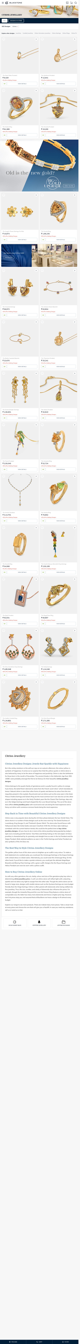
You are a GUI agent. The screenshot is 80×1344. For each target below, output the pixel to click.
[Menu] (3, 3)
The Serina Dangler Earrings (11, 409)
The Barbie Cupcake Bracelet (11, 358)
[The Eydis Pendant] (20, 595)
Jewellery (18, 33)
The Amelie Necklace (9, 512)
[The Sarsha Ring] (58, 492)
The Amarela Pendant (47, 127)
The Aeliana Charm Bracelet (49, 307)
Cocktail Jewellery (28, 33)
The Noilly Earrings (46, 667)
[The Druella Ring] (20, 543)
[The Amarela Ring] (58, 441)
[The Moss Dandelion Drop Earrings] (20, 646)
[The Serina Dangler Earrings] (20, 389)
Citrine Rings (66, 33)
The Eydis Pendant (8, 615)
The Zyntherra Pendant (47, 75)
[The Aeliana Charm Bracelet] (58, 286)
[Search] (75, 3)
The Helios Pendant (47, 409)
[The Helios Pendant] (58, 389)
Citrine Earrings (56, 33)
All (4, 20)
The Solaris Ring (7, 127)
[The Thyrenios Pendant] (58, 338)
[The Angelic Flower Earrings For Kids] (20, 211)
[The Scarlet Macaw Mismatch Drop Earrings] (58, 543)
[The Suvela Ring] (58, 211)
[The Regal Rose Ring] (58, 595)
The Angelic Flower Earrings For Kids (13, 231)
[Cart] (71, 3)
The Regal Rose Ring (47, 615)
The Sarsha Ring (46, 512)
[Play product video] (36, 39)
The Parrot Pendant (8, 461)
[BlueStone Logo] (13, 2)
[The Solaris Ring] (20, 106)
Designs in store (16, 20)
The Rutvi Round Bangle (48, 718)
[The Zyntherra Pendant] (58, 55)
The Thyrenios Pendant (48, 358)
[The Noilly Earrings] (58, 646)
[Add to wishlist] (3, 39)
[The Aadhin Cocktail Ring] (20, 698)
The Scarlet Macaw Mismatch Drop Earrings (53, 564)
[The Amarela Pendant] (58, 106)
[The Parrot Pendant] (20, 441)
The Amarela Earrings (9, 307)
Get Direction (9, 257)
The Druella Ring (7, 564)
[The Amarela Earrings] (20, 286)
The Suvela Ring (46, 231)
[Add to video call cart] (4, 84)
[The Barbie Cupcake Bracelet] (20, 338)
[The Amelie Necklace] (20, 492)
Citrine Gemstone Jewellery (42, 33)
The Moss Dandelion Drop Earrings (12, 667)
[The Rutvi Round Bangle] (58, 698)
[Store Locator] (67, 3)
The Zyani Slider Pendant (10, 75)
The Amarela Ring (46, 461)
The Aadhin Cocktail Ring (10, 718)
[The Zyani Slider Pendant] (20, 55)
